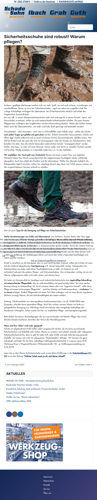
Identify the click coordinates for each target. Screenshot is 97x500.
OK (3, 256)
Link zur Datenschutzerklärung (44, 260)
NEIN (12, 256)
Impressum (61, 260)
